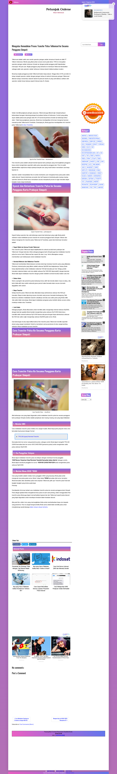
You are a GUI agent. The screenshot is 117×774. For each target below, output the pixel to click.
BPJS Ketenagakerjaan (88, 153)
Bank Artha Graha (94, 138)
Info (102, 161)
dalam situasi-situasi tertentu (39, 507)
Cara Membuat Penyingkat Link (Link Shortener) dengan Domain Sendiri (94, 302)
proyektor (85, 184)
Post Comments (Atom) (27, 724)
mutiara (91, 178)
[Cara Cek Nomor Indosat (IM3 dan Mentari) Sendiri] (61, 559)
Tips (95, 187)
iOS (90, 164)
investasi (84, 164)
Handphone (19, 54)
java (83, 167)
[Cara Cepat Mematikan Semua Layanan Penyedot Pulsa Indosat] (41, 579)
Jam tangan (96, 164)
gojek (94, 158)
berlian (101, 144)
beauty (95, 144)
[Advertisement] (58, 28)
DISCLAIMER (59, 771)
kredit (100, 173)
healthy (92, 161)
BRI (98, 153)
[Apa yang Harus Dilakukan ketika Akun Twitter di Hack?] (41, 559)
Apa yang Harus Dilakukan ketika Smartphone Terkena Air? (21, 588)
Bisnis (83, 147)
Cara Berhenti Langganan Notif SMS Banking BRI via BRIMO (94, 324)
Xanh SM (100, 187)
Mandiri (90, 176)
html (98, 161)
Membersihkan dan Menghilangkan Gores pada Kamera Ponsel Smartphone (92, 289)
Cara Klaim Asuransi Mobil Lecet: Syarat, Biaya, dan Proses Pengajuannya (94, 277)
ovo (83, 181)
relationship (93, 184)
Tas (91, 187)
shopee (101, 184)
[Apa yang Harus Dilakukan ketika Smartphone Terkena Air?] (21, 579)
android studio (92, 135)
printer (96, 181)
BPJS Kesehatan (86, 150)
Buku (83, 155)
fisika (83, 158)
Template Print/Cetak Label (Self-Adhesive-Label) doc (95, 312)
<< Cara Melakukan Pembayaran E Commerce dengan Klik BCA (21, 719)
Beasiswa (88, 144)
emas (91, 155)
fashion (97, 155)
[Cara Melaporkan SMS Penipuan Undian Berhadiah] (61, 579)
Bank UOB (92, 141)
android (84, 135)
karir (96, 167)
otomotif (98, 178)
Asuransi (84, 138)
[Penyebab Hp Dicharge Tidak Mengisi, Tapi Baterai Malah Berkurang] (21, 559)
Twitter (26, 544)
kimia (98, 170)
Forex (88, 158)
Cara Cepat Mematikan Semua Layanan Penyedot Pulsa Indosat (41, 588)
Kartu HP (29, 54)
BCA (83, 144)
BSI (101, 153)
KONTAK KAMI (60, 735)
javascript (89, 167)
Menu (16, 2)
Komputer (85, 173)
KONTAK (68, 771)
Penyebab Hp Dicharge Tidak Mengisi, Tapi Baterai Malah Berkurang (21, 568)
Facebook (17, 544)
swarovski (85, 187)
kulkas (84, 176)
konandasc (92, 173)
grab (99, 158)
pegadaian (89, 181)
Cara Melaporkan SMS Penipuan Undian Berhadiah (61, 587)
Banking (99, 141)
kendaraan (92, 170)
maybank (84, 178)
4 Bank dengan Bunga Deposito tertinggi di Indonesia (93, 267)
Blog (88, 147)
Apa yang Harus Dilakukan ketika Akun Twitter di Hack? (41, 567)
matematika (97, 176)
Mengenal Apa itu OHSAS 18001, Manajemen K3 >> (60, 719)
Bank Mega (85, 141)
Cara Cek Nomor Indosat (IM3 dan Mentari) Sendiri (61, 567)
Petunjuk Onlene (58, 9)
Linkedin (33, 544)
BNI (93, 147)
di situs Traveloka (27, 125)
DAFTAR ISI (50, 771)
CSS (88, 155)
